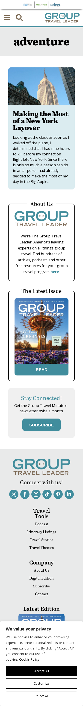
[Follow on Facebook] (25, 494)
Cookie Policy (29, 659)
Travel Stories (41, 539)
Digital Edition (41, 578)
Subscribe (41, 585)
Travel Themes (41, 547)
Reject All (41, 696)
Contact (41, 593)
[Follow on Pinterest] (58, 494)
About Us (41, 570)
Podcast (41, 523)
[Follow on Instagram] (36, 494)
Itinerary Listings (41, 531)
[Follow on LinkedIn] (69, 494)
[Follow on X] (13, 494)
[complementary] (41, 663)
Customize (42, 683)
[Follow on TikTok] (47, 494)
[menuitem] (7, 17)
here (54, 271)
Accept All (41, 671)
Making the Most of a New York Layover (41, 120)
